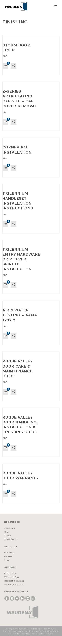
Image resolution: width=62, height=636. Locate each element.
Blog (6, 532)
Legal (7, 560)
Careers (8, 556)
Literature (9, 528)
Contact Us (10, 573)
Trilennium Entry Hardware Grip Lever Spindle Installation (21, 259)
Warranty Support (13, 584)
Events (7, 535)
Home (25, 29)
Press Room (10, 539)
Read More (48, 70)
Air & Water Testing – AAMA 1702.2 (20, 315)
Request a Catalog (14, 580)
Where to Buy (11, 577)
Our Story (9, 552)
